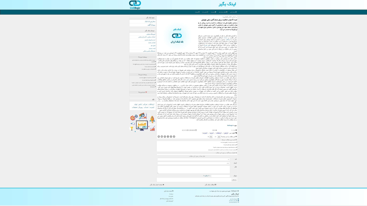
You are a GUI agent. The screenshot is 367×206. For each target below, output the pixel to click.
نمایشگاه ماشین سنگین (149, 51)
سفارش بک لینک (150, 21)
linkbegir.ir (230, 125)
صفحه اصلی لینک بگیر (156, 184)
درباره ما (213, 12)
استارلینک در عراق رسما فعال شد (148, 69)
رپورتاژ (196, 12)
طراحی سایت (151, 42)
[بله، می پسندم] (219, 136)
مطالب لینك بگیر (222, 12)
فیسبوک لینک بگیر (234, 199)
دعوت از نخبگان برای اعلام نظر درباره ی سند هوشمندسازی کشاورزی (143, 61)
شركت (145, 104)
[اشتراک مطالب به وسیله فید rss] (158, 136)
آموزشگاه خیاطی (151, 34)
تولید (135, 104)
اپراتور (226, 133)
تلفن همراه (207, 45)
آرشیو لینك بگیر (169, 201)
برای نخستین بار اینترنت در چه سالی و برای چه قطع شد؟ (144, 64)
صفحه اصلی (232, 12)
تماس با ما (204, 12)
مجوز (187, 79)
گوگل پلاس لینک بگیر (233, 201)
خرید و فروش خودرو (150, 40)
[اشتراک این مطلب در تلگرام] (174, 136)
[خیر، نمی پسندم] (211, 136)
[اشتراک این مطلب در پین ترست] (165, 136)
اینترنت (205, 133)
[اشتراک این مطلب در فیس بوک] (171, 136)
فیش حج (153, 45)
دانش (140, 104)
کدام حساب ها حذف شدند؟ (150, 67)
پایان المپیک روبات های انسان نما (230, 145)
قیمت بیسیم (152, 48)
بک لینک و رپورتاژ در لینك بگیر (166, 199)
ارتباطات (228, 39)
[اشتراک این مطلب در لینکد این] (161, 136)
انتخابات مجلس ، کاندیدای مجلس (146, 37)
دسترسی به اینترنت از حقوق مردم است (228, 142)
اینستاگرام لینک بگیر (233, 202)
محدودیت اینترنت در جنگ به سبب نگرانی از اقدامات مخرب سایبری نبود (222, 150)
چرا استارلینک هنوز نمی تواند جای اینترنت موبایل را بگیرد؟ (224, 147)
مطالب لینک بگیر (210, 184)
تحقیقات (134, 107)
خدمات (225, 37)
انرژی (211, 133)
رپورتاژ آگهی (151, 25)
